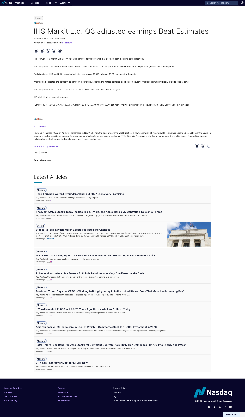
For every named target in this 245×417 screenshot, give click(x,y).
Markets (38, 18)
